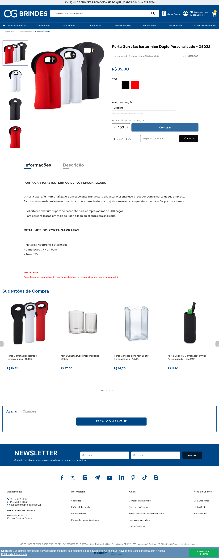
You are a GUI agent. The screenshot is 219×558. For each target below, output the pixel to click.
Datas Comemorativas (204, 25)
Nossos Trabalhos (137, 526)
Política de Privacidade (81, 507)
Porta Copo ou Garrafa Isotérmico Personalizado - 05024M (187, 357)
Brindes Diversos (25, 32)
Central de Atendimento (140, 501)
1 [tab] (102, 391)
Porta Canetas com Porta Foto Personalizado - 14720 (131, 357)
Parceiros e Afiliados (138, 507)
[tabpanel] (29, 342)
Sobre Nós (76, 501)
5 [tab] (113, 391)
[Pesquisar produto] (153, 13)
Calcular (190, 139)
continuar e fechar (203, 552)
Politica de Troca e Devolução (85, 520)
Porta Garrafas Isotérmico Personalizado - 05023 (22, 357)
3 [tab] (107, 391)
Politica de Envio (78, 513)
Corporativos (43, 25)
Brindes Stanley (123, 25)
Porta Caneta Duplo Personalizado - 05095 (80, 357)
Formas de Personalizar (139, 520)
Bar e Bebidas (175, 25)
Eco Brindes (69, 25)
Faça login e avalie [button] (111, 421)
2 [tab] (104, 391)
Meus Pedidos (200, 513)
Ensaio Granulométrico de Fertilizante (146, 513)
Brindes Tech (149, 25)
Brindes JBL (96, 25)
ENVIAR (192, 455)
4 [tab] (110, 391)
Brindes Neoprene (42, 32)
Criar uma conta (201, 501)
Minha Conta (173, 14)
